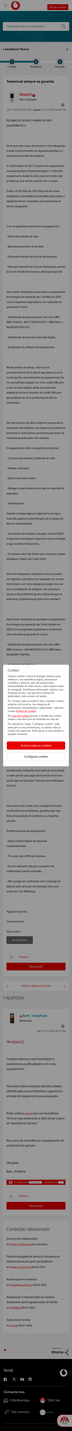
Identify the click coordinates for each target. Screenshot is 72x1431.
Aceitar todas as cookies (36, 745)
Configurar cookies (36, 756)
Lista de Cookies (20, 715)
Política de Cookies (26, 711)
